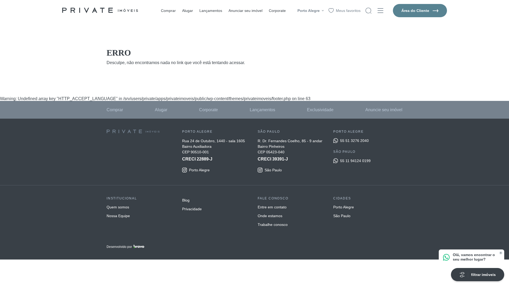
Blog (186, 200)
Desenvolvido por (119, 247)
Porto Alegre (343, 207)
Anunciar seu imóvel (245, 10)
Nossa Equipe (118, 216)
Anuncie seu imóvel (383, 110)
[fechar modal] (500, 252)
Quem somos (118, 207)
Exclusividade (320, 110)
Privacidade (192, 209)
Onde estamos (270, 216)
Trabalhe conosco (273, 224)
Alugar (187, 10)
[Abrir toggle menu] (380, 10)
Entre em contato (272, 207)
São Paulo (341, 216)
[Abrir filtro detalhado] (368, 10)
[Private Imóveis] (100, 10)
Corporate (277, 10)
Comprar (168, 10)
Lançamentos (210, 10)
